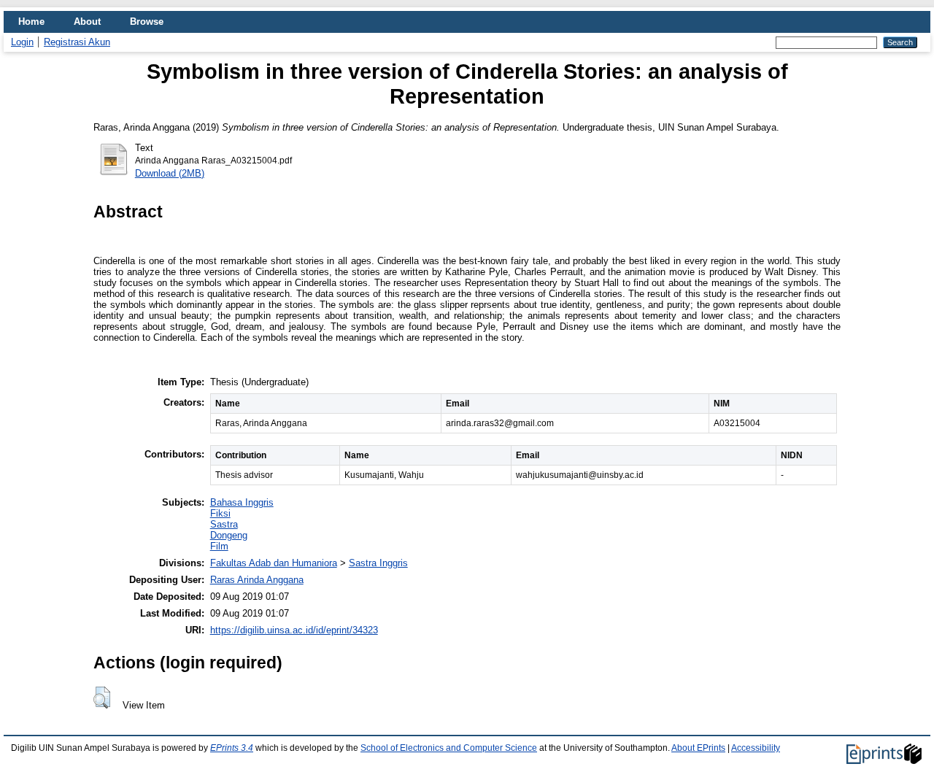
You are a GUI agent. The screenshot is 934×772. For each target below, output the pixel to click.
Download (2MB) (169, 173)
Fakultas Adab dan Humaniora (273, 562)
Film (219, 546)
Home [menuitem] (31, 21)
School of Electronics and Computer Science (448, 748)
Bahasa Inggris (242, 502)
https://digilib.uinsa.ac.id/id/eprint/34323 (294, 630)
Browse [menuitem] (146, 21)
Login (22, 41)
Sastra (224, 524)
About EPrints (698, 748)
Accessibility (755, 748)
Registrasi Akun (77, 41)
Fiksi (220, 513)
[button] (101, 698)
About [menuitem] (87, 21)
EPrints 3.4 (231, 748)
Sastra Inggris (378, 562)
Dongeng (228, 535)
